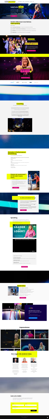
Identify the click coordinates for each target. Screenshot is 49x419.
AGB (27, 416)
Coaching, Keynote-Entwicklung (10, 1)
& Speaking (6, 2)
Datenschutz (25, 416)
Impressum (22, 416)
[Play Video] (20, 125)
